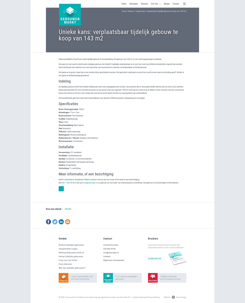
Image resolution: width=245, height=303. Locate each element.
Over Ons (154, 4)
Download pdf (154, 259)
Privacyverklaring (153, 297)
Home (123, 4)
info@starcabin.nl (90, 183)
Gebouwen (133, 4)
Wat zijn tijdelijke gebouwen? (72, 268)
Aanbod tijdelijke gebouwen (71, 245)
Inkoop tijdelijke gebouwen (71, 256)
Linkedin (107, 256)
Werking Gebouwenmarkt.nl (71, 253)
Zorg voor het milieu (68, 260)
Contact (176, 4)
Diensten (144, 4)
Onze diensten (65, 264)
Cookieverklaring (139, 297)
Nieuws (167, 4)
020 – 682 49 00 (68, 183)
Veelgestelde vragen (68, 249)
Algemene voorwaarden (113, 260)
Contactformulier (110, 245)
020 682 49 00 (109, 249)
